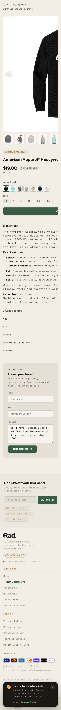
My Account (10, 593)
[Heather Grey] (26, 189)
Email (11, 407)
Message (12, 422)
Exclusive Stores (14, 605)
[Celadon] (13, 189)
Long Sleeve (19, 5)
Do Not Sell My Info (16, 644)
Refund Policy (12, 627)
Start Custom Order (24, 702)
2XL (38, 201)
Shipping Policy (13, 633)
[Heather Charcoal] (20, 189)
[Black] (6, 189)
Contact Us (10, 587)
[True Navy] (40, 189)
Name (10, 393)
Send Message (21, 449)
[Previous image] (8, 74)
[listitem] (8, 139)
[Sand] (33, 189)
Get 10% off (47, 500)
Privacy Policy (12, 621)
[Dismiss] (52, 687)
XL (29, 201)
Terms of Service (14, 638)
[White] (47, 189)
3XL (48, 201)
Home (5, 5)
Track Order (10, 599)
